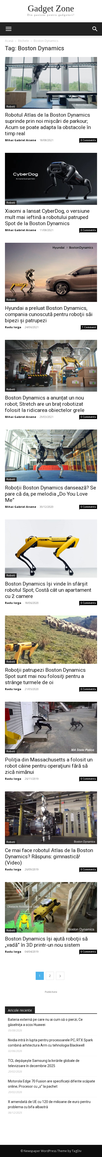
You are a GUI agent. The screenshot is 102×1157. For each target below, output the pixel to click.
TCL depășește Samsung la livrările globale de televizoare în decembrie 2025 (43, 1063)
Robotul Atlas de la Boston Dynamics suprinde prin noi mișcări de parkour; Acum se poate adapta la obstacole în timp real (48, 124)
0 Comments (88, 140)
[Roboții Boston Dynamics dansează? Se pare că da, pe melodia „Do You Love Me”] (51, 455)
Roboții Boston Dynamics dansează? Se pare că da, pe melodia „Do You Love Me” (50, 494)
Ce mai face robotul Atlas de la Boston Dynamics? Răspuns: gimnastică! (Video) (49, 856)
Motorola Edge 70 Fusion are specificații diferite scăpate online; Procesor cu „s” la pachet (51, 1083)
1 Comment (89, 327)
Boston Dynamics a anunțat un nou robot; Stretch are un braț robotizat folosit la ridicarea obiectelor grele (44, 404)
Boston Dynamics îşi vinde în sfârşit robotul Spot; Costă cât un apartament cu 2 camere (48, 590)
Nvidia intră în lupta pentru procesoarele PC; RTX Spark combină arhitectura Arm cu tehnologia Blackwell (50, 1042)
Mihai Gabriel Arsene (20, 140)
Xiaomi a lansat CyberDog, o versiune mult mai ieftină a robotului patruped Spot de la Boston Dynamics (47, 217)
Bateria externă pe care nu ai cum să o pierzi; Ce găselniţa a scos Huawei (45, 1022)
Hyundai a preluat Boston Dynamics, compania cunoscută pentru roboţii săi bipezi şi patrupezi (49, 314)
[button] (95, 29)
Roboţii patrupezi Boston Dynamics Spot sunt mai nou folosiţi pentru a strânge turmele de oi (45, 676)
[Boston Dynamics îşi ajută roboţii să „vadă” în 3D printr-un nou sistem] (51, 907)
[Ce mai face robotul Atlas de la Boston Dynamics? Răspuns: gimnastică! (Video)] (51, 817)
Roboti (10, 106)
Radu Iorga (13, 327)
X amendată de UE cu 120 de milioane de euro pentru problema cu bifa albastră (49, 1104)
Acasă (9, 41)
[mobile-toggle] (8, 29)
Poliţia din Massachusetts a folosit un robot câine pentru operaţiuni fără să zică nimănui (49, 766)
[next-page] (60, 976)
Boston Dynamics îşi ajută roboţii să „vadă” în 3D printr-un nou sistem (46, 942)
